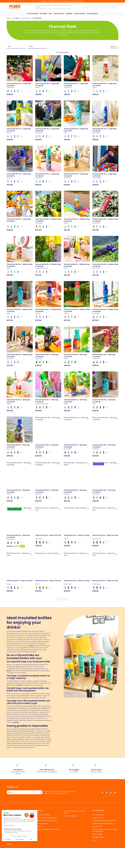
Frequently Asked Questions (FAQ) (104, 821)
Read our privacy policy (9, 825)
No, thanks (8, 839)
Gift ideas (43, 13)
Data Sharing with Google (11, 832)
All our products (33, 13)
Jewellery (69, 13)
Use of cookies (97, 834)
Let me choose (20, 839)
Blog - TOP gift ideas (71, 816)
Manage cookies (98, 837)
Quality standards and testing (102, 823)
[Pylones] (15, 7)
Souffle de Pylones (41, 823)
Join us (94, 840)
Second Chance (79, 13)
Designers (38, 826)
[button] (4, 845)
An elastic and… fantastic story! (46, 821)
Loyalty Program (98, 818)
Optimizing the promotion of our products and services (18, 831)
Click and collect (98, 815)
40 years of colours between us (46, 818)
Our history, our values (43, 815)
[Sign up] (40, 792)
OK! (31, 839)
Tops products (59, 13)
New (50, 13)
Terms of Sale (97, 826)
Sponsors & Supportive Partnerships (47, 829)
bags (31, 646)
